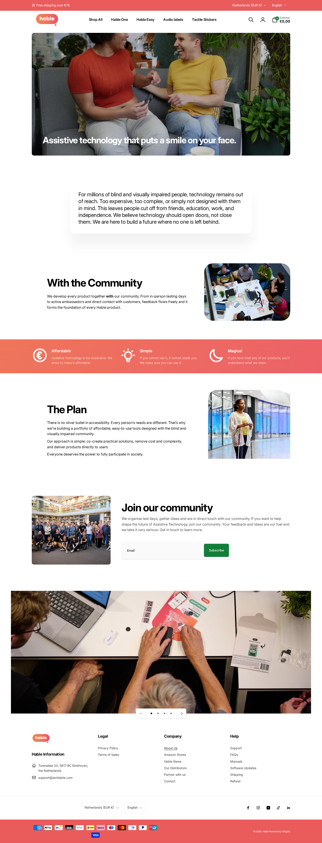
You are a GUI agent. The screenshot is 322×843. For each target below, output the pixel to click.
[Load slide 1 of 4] (151, 713)
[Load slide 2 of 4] (158, 713)
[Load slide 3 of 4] (164, 713)
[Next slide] (181, 713)
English (277, 5)
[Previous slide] (141, 713)
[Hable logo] (41, 742)
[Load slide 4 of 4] (171, 713)
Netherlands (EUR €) (247, 5)
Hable (266, 831)
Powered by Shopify (279, 831)
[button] (251, 20)
